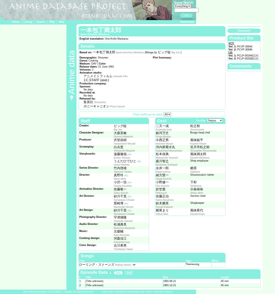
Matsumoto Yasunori (167, 157)
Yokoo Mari (162, 214)
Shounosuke (197, 129)
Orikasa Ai (161, 193)
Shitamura (196, 185)
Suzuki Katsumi (164, 207)
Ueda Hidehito (122, 164)
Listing (28, 21)
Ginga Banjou (163, 136)
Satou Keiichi (121, 193)
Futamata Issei (164, 129)
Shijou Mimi (196, 193)
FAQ (52, 21)
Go (186, 15)
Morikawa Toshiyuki (166, 164)
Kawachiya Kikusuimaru (169, 150)
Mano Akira (120, 178)
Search (40, 21)
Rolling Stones (123, 264)
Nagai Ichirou (163, 171)
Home (15, 21)
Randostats (187, 21)
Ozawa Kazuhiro (123, 185)
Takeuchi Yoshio (123, 171)
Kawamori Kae (122, 242)
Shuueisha (100, 102)
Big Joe (176, 52)
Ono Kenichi (162, 185)
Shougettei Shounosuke (203, 150)
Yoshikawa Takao (123, 249)
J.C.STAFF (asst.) (96, 80)
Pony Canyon (117, 106)
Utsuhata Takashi (123, 221)
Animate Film (120, 76)
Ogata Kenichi (163, 178)
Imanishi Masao (164, 143)
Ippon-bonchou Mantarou (130, 52)
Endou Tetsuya (122, 157)
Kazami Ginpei (198, 143)
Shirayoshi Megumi (124, 150)
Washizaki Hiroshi (123, 207)
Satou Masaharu (165, 200)
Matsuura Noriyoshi (124, 228)
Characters (244, 30)
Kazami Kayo (197, 214)
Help (61, 21)
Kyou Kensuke (122, 235)
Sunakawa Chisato (124, 200)
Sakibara (195, 171)
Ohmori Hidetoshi (123, 136)
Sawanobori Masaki (124, 143)
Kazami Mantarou (200, 157)
